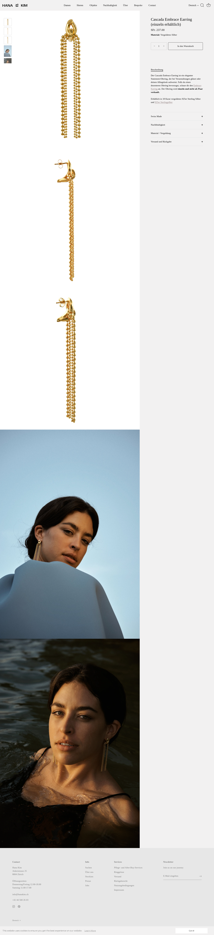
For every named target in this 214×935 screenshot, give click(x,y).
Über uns (89, 872)
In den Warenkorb (185, 46)
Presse (88, 881)
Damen (67, 5)
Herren (80, 5)
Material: (155, 35)
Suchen (88, 867)
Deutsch (192, 5)
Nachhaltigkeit (110, 5)
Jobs (87, 885)
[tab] (158, 69)
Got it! (191, 931)
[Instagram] (13, 906)
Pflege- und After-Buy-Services (128, 867)
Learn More (90, 931)
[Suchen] (202, 5)
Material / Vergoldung (161, 133)
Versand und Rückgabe (161, 141)
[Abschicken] (200, 876)
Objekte (93, 5)
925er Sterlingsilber (164, 102)
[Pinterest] (19, 906)
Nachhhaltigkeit (158, 125)
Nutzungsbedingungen (124, 885)
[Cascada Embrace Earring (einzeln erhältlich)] (8, 31)
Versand (117, 876)
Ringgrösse (119, 872)
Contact (152, 5)
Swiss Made (156, 116)
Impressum (119, 890)
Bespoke (138, 5)
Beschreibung (157, 69)
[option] (8, 31)
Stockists (89, 876)
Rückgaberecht (120, 881)
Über (125, 5)
